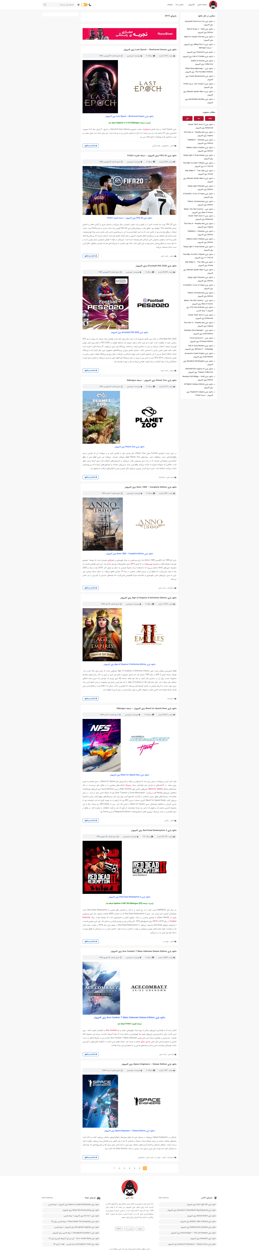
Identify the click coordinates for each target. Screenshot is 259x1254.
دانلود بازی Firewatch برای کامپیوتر (200, 52)
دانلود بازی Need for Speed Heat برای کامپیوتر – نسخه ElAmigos (146, 708)
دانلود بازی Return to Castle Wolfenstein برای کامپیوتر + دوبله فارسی (73, 1204)
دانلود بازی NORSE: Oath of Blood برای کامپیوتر (198, 1221)
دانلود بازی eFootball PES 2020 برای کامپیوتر (156, 266)
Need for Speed (155, 788)
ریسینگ (128, 785)
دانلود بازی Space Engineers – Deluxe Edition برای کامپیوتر (149, 1064)
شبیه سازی (164, 256)
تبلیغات (170, 4)
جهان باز (166, 941)
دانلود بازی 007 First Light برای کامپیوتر (201, 1204)
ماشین (166, 820)
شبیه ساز (142, 1034)
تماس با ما (179, 4)
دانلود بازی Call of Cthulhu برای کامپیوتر (198, 56)
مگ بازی (121, 1249)
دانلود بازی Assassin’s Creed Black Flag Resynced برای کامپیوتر (191, 1210)
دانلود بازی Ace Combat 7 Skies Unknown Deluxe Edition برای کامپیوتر (143, 951)
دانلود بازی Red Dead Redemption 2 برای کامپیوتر (153, 830)
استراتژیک (146, 129)
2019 (132, 563)
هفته (210, 118)
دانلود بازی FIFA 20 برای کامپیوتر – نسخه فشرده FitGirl (151, 155)
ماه (199, 118)
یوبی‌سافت (148, 563)
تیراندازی (171, 1054)
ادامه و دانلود (89, 145)
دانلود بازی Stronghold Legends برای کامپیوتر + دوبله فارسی (76, 1227)
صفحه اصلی (202, 4)
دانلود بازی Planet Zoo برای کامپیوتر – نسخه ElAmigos (151, 380)
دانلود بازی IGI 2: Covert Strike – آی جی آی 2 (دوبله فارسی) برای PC (74, 1238)
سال (187, 118)
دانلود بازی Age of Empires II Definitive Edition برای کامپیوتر (148, 597)
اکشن (172, 145)
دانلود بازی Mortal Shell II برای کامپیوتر (201, 1215)
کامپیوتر (191, 4)
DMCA (119, 1228)
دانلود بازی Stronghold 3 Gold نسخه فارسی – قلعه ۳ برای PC (76, 1244)
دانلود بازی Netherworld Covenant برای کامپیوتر (198, 1227)
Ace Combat (111, 1030)
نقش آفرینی (156, 145)
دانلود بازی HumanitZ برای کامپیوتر (203, 1238)
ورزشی (172, 256)
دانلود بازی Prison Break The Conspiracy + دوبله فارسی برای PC (75, 1221)
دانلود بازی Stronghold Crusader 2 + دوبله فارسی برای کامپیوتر (76, 1232)
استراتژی (111, 560)
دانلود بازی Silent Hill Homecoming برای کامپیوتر (81, 1210)
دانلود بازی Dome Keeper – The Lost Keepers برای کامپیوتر (193, 1232)
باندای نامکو (145, 1041)
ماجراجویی (165, 145)
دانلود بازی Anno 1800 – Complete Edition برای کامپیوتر (150, 487)
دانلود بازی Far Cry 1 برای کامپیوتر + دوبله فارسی (81, 1215)
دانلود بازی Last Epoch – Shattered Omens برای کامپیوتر (150, 49)
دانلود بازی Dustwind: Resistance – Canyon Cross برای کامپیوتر (192, 1244)
